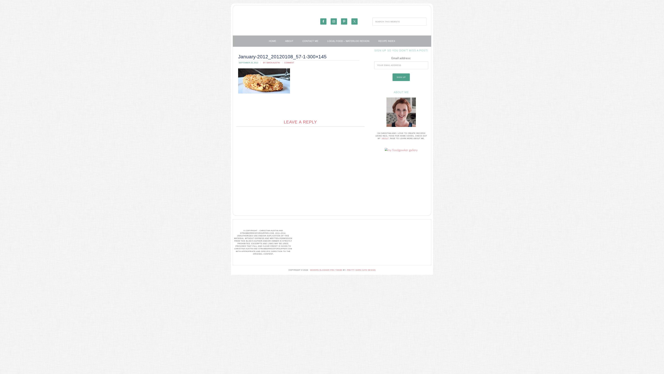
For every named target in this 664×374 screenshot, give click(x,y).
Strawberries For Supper (276, 21)
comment (289, 63)
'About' (385, 138)
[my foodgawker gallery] (401, 150)
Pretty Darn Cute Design (361, 270)
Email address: (401, 58)
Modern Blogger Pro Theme (326, 270)
